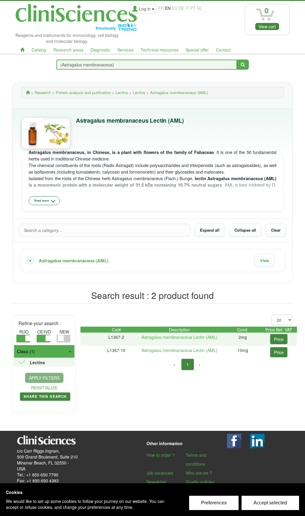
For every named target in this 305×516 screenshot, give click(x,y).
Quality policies (200, 482)
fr (161, 8)
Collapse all (245, 230)
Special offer (197, 50)
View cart (267, 26)
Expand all (210, 230)
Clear (276, 230)
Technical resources (159, 50)
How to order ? (161, 455)
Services (125, 50)
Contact (223, 50)
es (174, 8)
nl (199, 8)
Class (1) (26, 351)
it (187, 8)
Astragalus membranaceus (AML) (73, 261)
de (181, 8)
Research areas (68, 50)
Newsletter (156, 482)
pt (193, 8)
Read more (41, 200)
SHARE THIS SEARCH (45, 397)
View (264, 260)
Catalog (39, 50)
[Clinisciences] (28, 92)
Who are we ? (199, 473)
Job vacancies (160, 473)
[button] (152, 260)
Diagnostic (100, 50)
